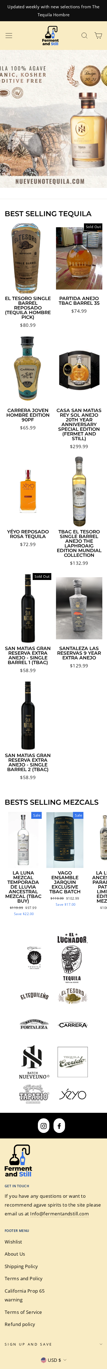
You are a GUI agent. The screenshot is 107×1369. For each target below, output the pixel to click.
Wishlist (13, 1242)
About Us (15, 1254)
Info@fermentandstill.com (59, 1213)
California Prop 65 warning (25, 1295)
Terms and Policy (24, 1278)
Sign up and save (28, 1344)
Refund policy (20, 1324)
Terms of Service (23, 1312)
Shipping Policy (21, 1266)
